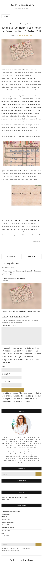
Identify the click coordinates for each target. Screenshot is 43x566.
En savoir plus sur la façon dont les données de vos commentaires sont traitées (21, 399)
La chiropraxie (25, 548)
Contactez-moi (14, 548)
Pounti (3, 533)
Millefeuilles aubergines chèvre (10, 517)
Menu (6, 16)
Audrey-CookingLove (21, 4)
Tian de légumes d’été (8, 522)
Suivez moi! (6, 499)
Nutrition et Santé (17, 24)
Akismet (30, 357)
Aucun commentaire (25, 35)
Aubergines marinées (8, 527)
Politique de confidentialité (10, 550)
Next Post (31, 256)
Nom (4, 366)
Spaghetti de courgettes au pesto (11, 511)
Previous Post (11, 256)
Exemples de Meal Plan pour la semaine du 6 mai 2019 (21, 311)
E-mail (6, 374)
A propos (5, 548)
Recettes (30, 24)
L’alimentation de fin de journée (13, 279)
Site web (6, 382)
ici (36, 90)
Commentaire (9, 326)
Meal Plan (18, 220)
